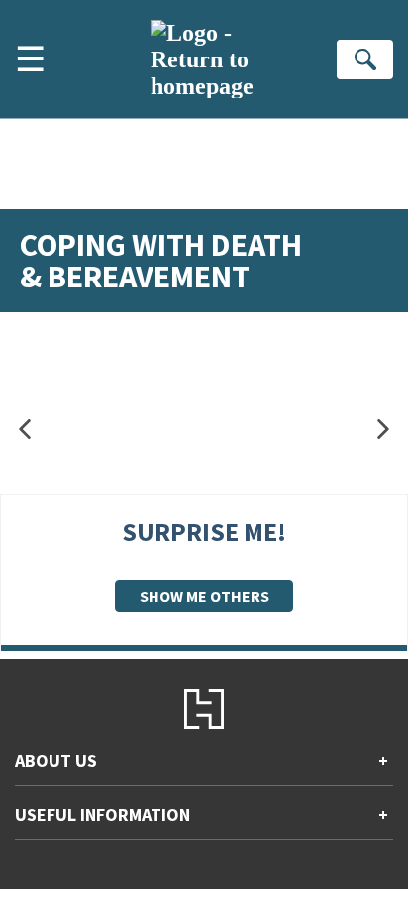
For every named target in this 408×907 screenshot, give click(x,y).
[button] (25, 429)
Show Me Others (204, 596)
